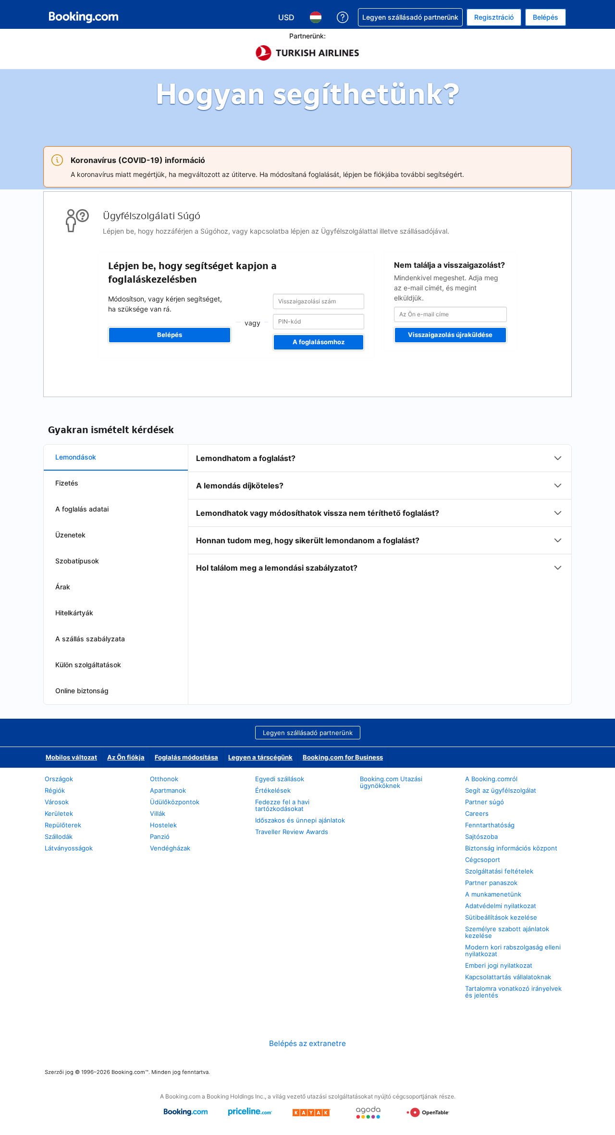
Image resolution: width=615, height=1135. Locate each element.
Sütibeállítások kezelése (501, 917)
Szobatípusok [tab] (77, 561)
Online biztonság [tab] (82, 690)
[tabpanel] (379, 513)
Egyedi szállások (279, 779)
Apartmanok (168, 790)
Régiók (55, 790)
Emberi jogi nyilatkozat (498, 965)
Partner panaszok (491, 882)
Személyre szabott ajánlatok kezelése (507, 932)
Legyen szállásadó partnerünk (308, 732)
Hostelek (163, 825)
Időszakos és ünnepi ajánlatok (300, 820)
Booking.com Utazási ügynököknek (391, 782)
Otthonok (164, 779)
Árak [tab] (62, 587)
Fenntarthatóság (490, 825)
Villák (157, 813)
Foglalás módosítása (186, 757)
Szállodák (59, 836)
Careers (477, 813)
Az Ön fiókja (126, 757)
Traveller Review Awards (291, 832)
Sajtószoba (481, 836)
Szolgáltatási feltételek (499, 871)
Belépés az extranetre (307, 1043)
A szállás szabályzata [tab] (90, 639)
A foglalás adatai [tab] (82, 509)
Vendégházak (170, 848)
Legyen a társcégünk (260, 757)
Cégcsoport (482, 859)
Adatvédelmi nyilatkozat (500, 906)
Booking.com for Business (343, 757)
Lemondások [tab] (75, 457)
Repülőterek (63, 825)
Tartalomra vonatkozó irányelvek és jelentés (513, 992)
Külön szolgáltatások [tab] (88, 665)
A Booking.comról (491, 779)
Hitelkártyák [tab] (74, 613)
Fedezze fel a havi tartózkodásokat (282, 805)
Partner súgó (484, 802)
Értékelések (273, 790)
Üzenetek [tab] (70, 535)
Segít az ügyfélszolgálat (500, 790)
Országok (59, 779)
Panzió (160, 836)
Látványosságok (69, 848)
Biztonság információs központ (511, 848)
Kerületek (59, 813)
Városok (57, 802)
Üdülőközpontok (174, 802)
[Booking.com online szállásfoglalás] (83, 17)
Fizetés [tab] (66, 483)
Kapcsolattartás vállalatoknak (508, 977)
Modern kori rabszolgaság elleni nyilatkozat (513, 950)
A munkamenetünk (493, 894)
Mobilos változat (71, 757)
